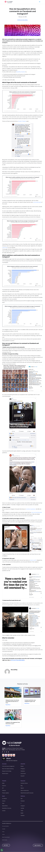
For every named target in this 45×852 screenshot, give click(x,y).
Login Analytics (37, 845)
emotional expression (31, 509)
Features (4, 790)
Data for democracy (25, 790)
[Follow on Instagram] (8, 752)
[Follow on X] (4, 752)
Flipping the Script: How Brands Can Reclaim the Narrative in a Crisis (12, 701)
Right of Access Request (6, 837)
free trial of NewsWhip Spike (18, 660)
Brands (22, 766)
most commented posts (36, 512)
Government (23, 773)
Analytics (4, 785)
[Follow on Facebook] (2, 752)
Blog (21, 785)
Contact (3, 810)
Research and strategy (6, 771)
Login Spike (6, 845)
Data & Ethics (5, 805)
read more (8, 704)
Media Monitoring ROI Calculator (27, 792)
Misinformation (5, 773)
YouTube (22, 808)
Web (21, 798)
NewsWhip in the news (6, 808)
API (3, 788)
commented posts (37, 202)
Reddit (22, 813)
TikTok (22, 810)
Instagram (23, 805)
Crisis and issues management (8, 766)
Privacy (3, 831)
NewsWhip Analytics (20, 71)
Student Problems (22, 121)
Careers (3, 800)
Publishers (23, 771)
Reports (22, 788)
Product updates (5, 792)
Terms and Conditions (5, 826)
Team (3, 803)
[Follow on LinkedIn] (6, 752)
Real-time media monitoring (7, 768)
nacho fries (4, 247)
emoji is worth (33, 560)
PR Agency (23, 768)
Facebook (23, 800)
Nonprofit (22, 775)
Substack (22, 815)
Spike (3, 783)
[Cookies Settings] (1, 850)
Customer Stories (24, 783)
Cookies (3, 834)
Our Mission (4, 798)
